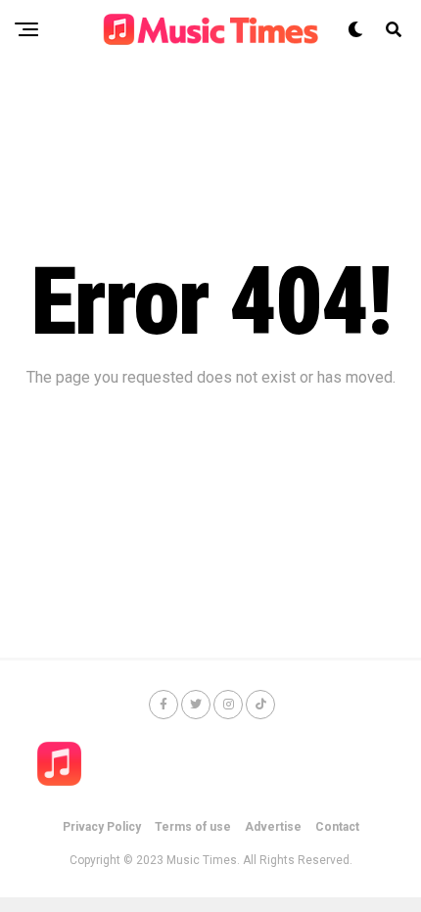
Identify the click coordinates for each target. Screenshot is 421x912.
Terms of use (193, 827)
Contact (337, 827)
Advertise (273, 827)
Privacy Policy (102, 827)
